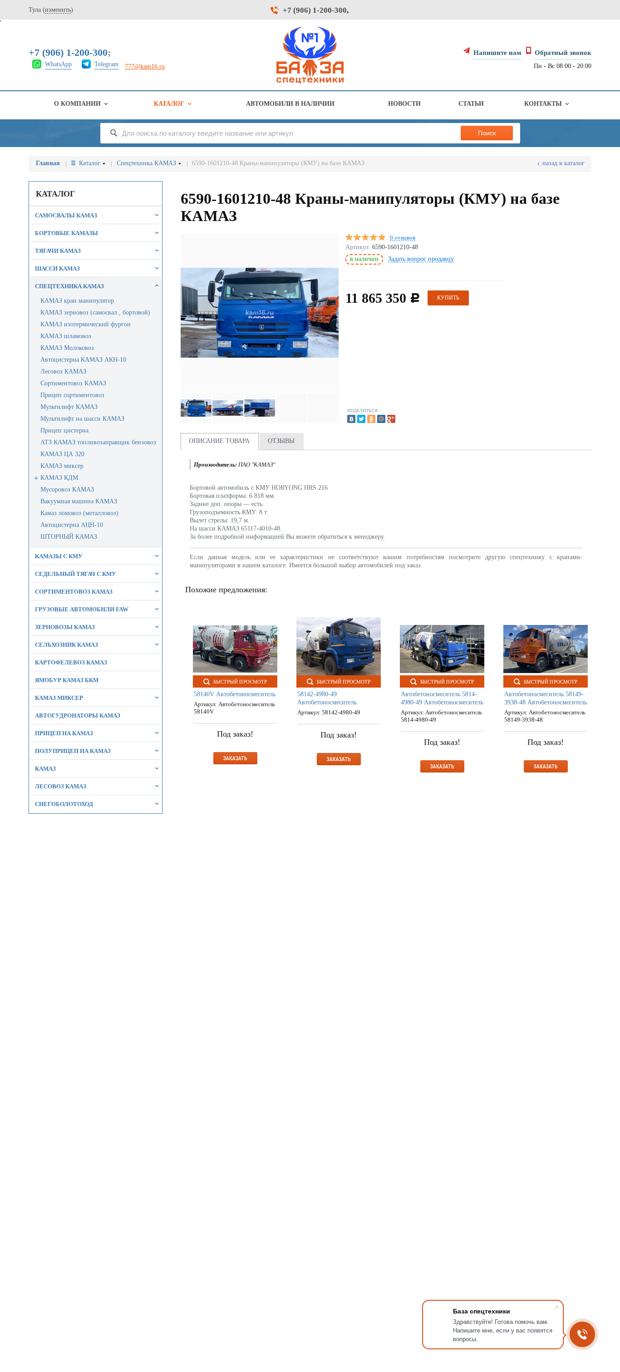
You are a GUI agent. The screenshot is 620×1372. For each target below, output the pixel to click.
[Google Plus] (391, 419)
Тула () (51, 9)
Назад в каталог (563, 163)
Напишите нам (497, 52)
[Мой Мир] (381, 419)
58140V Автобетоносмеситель (235, 694)
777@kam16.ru (145, 66)
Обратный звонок (563, 52)
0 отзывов (402, 238)
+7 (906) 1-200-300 (315, 10)
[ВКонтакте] (351, 419)
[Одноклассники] (371, 419)
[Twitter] (361, 419)
